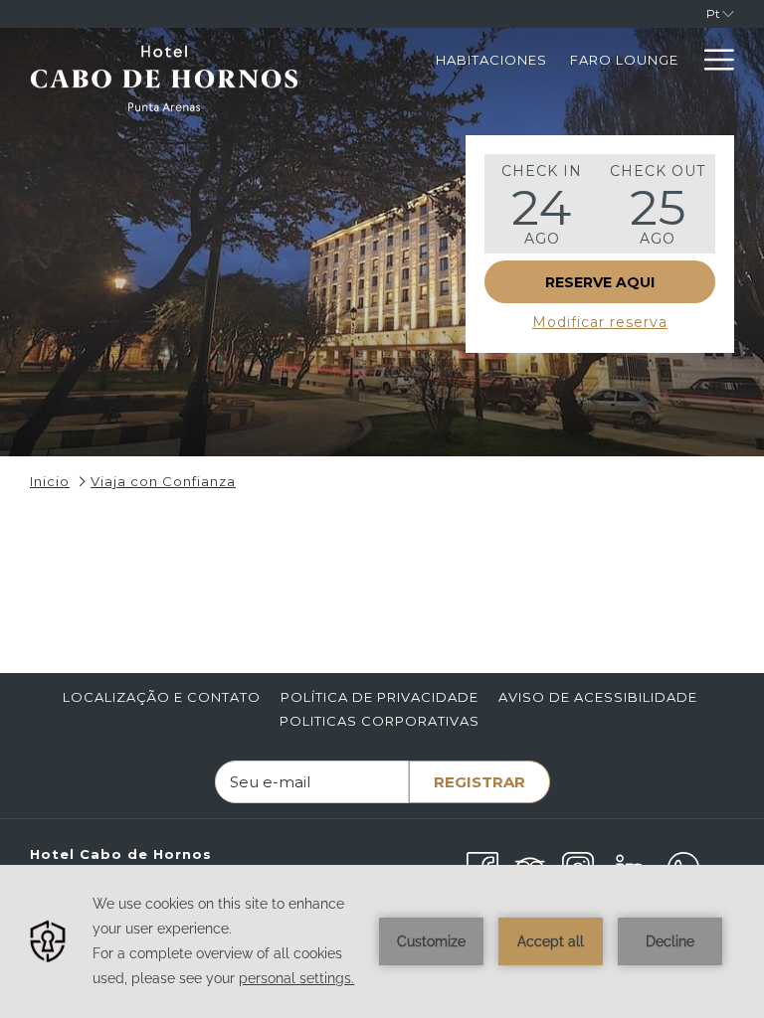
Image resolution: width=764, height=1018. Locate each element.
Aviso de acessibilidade (597, 697)
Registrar (479, 781)
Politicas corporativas (379, 721)
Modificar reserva (600, 322)
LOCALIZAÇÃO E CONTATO (162, 697)
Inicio (50, 481)
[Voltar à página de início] (164, 87)
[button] (542, 204)
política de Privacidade (379, 697)
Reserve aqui (600, 282)
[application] (382, 941)
